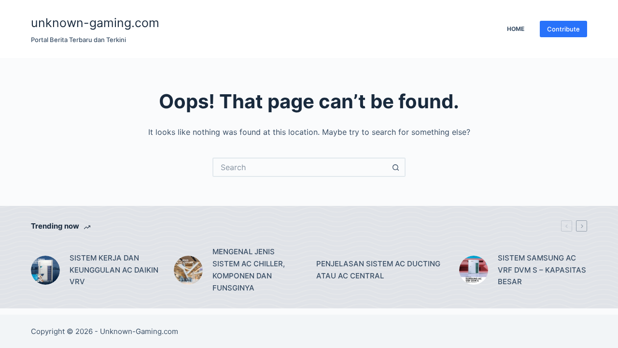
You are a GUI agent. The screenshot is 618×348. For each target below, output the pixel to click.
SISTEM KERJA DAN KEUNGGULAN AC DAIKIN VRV (114, 270)
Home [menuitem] (515, 28)
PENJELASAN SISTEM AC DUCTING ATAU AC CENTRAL (378, 269)
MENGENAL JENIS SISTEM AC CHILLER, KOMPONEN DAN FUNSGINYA (248, 269)
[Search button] (396, 167)
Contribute (563, 29)
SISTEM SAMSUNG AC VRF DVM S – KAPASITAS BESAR (542, 270)
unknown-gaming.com (95, 22)
